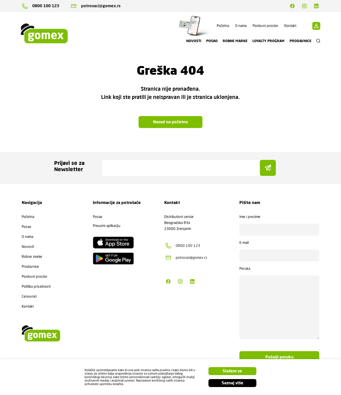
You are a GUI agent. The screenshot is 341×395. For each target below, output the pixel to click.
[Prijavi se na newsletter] (268, 168)
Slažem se (232, 371)
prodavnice (300, 41)
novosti (193, 41)
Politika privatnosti (36, 286)
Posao (26, 227)
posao (212, 41)
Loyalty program (268, 41)
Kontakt (290, 26)
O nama (241, 26)
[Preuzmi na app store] (113, 243)
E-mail (244, 243)
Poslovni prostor (265, 26)
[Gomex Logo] (48, 33)
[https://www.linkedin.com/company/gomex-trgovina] (316, 6)
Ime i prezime (249, 217)
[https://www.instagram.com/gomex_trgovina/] (304, 6)
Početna (223, 26)
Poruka (244, 268)
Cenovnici (29, 296)
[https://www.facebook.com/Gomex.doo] (292, 6)
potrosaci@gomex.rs (101, 5)
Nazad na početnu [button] (170, 122)
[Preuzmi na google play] (113, 258)
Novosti (28, 247)
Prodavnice (30, 266)
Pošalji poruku (279, 357)
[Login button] (316, 26)
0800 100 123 (45, 5)
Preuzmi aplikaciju (106, 226)
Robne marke (32, 257)
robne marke (235, 41)
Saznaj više (232, 383)
